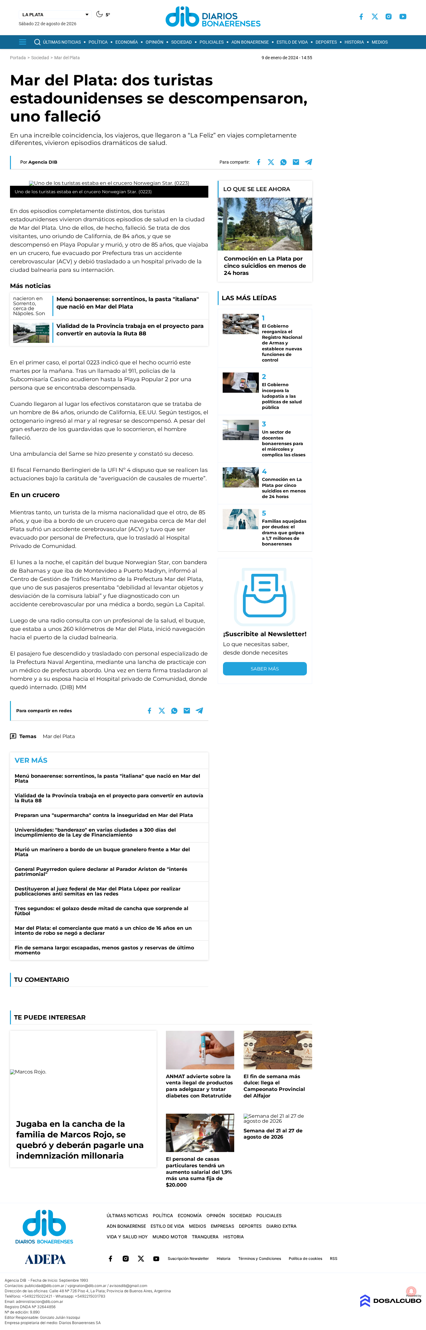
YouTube (156, 1258)
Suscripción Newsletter (188, 1258)
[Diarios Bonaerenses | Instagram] (388, 16)
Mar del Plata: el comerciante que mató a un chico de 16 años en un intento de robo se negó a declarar (103, 930)
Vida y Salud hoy (127, 1236)
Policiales (212, 42)
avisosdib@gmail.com (128, 1285)
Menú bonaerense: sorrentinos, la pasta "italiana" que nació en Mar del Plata (107, 778)
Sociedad (181, 42)
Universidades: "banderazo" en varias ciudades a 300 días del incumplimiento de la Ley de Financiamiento (95, 832)
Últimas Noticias (62, 42)
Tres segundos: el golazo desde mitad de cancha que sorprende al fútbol (101, 910)
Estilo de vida (292, 42)
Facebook (110, 1258)
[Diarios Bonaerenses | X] (375, 16)
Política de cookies (305, 1258)
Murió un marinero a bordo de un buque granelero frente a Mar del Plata (102, 852)
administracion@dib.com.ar (39, 1301)
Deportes (326, 42)
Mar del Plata (59, 736)
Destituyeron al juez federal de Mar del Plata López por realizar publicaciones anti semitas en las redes (98, 891)
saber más (265, 669)
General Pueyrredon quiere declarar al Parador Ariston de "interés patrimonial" (101, 871)
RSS (333, 1258)
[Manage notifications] (411, 1291)
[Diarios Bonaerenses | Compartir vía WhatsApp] (283, 162)
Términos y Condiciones (259, 1258)
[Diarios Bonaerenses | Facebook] (361, 17)
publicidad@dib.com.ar (44, 1285)
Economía (126, 42)
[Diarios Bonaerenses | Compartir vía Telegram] (308, 162)
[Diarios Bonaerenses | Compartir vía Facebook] (258, 162)
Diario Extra (281, 1226)
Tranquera (205, 1236)
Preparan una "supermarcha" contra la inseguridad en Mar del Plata (104, 815)
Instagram (125, 1258)
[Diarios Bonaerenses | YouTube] (403, 16)
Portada (18, 57)
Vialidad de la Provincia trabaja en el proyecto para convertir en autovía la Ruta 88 (109, 798)
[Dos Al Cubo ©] (390, 1305)
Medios (380, 42)
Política (98, 42)
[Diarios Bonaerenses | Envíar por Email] (296, 162)
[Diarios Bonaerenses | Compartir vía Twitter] (271, 162)
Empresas (222, 1226)
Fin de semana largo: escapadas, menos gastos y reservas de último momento (104, 950)
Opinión (154, 42)
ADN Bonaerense (250, 42)
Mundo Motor (169, 1236)
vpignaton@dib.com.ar (86, 1285)
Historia (354, 42)
